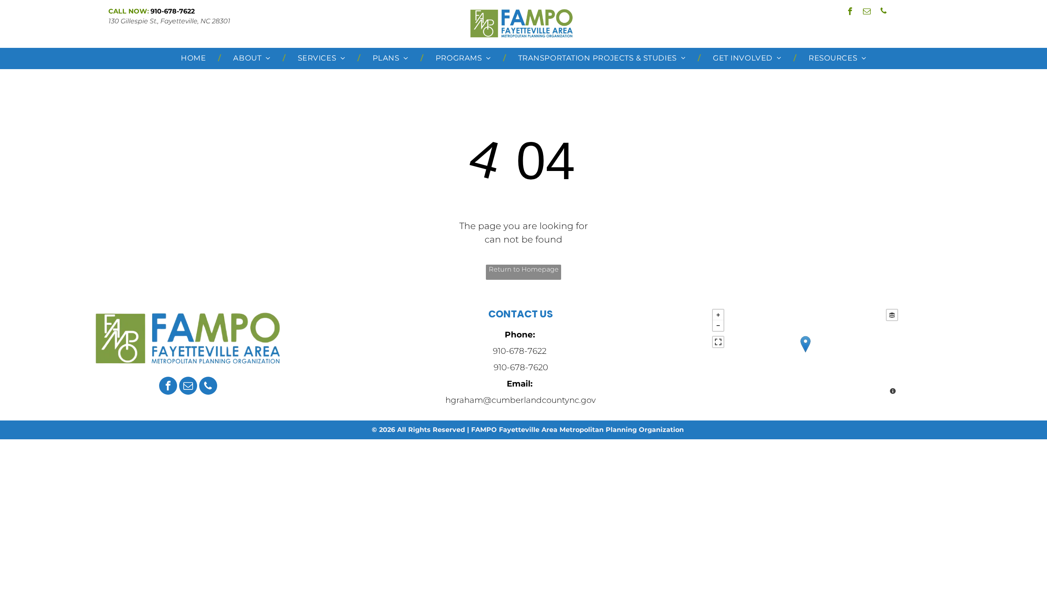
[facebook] (850, 12)
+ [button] (718, 315)
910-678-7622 (519, 351)
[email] (866, 12)
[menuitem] (195, 58)
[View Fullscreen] (718, 342)
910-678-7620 (521, 367)
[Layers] (892, 315)
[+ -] (805, 352)
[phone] (883, 12)
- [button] (718, 325)
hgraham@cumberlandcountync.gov (520, 400)
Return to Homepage (524, 269)
